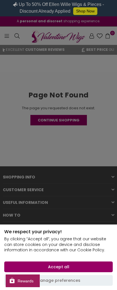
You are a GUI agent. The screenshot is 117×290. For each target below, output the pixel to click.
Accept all (58, 267)
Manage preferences (58, 280)
